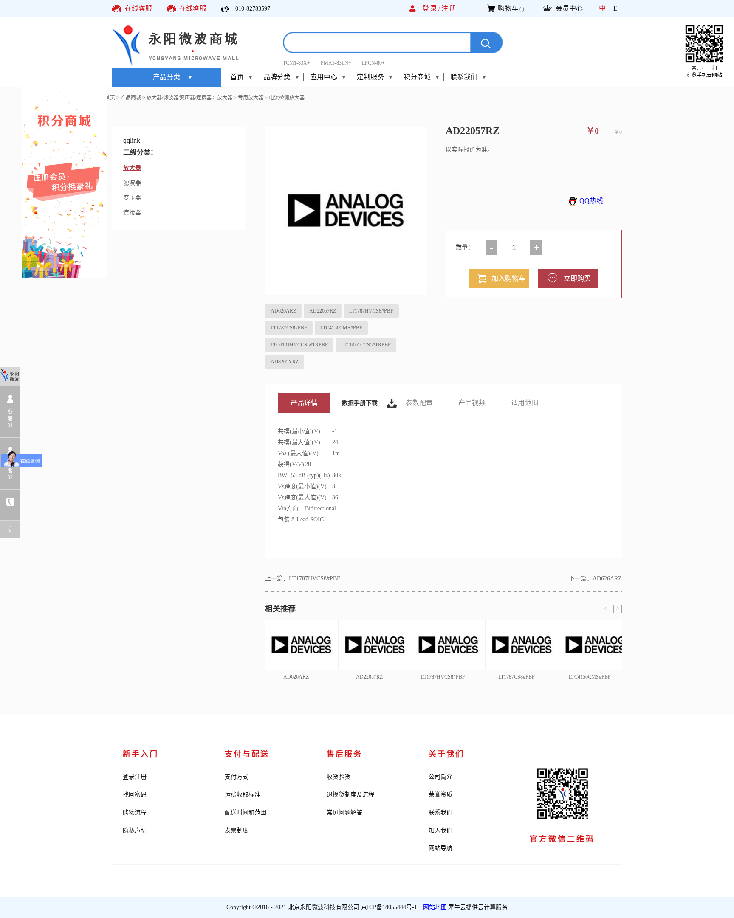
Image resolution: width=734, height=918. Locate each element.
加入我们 (440, 830)
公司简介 (440, 777)
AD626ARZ (283, 311)
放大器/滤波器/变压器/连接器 (179, 98)
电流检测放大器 (287, 98)
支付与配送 (247, 754)
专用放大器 (250, 98)
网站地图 (433, 907)
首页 (237, 77)
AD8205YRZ (285, 362)
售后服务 (344, 754)
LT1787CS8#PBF (289, 328)
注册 (449, 8)
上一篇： (302, 578)
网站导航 (440, 848)
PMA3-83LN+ (336, 63)
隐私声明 (135, 830)
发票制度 (236, 830)
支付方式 (236, 777)
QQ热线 (591, 200)
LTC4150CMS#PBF (341, 328)
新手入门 (140, 754)
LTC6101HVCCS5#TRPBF (299, 345)
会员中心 (569, 8)
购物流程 (135, 812)
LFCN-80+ (373, 63)
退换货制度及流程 (350, 794)
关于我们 (446, 754)
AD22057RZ (322, 311)
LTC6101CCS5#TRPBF (366, 345)
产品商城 (131, 98)
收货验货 (338, 777)
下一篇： (595, 578)
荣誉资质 (440, 794)
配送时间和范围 (245, 812)
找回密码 (135, 794)
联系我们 (440, 812)
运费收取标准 (242, 794)
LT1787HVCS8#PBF (371, 311)
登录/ (431, 8)
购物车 (508, 8)
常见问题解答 (344, 812)
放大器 (224, 98)
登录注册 (135, 777)
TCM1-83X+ (296, 63)
